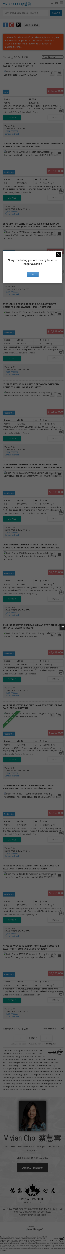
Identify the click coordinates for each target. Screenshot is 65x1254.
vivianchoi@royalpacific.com (32, 1214)
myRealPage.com (32, 1229)
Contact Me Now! (32, 1167)
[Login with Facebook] (5, 26)
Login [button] (32, 25)
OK (32, 274)
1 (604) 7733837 (11, 131)
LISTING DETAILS (12, 117)
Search (56, 12)
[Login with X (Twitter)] (18, 26)
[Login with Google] (11, 26)
